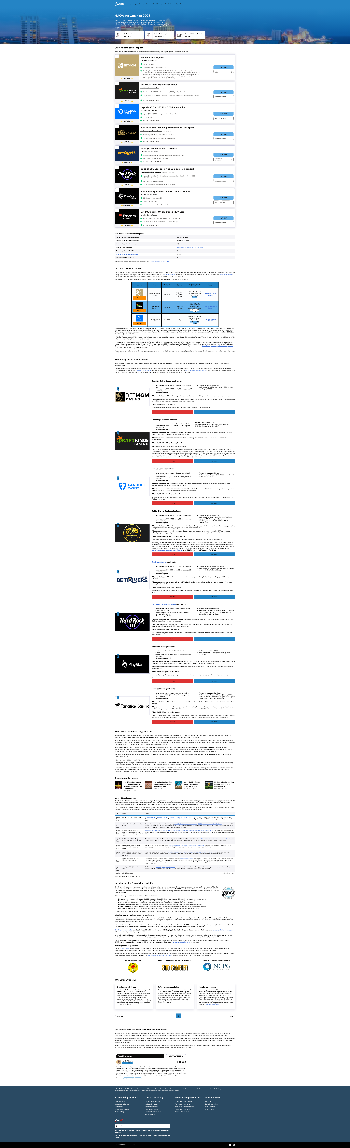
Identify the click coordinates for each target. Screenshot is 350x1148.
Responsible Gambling (182, 1104)
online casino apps (226, 274)
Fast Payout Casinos (151, 1109)
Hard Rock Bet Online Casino (164, 604)
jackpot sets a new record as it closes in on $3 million (215, 839)
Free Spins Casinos (151, 1107)
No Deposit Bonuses (151, 1104)
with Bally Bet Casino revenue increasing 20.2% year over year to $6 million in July (198, 824)
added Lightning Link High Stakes (165, 867)
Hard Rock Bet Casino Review (150, 172)
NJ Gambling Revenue (182, 1109)
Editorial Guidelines (211, 1104)
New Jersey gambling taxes (181, 942)
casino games (124, 948)
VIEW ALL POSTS (175, 1056)
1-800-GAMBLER (146, 1131)
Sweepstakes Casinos (122, 1109)
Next (232, 873)
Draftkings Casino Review (149, 88)
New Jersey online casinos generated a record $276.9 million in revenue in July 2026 (170, 817)
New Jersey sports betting (123, 930)
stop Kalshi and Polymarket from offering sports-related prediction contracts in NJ (191, 852)
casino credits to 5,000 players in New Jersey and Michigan (186, 845)
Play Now (223, 67)
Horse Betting (119, 1112)
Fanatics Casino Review (148, 215)
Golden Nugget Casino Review (151, 131)
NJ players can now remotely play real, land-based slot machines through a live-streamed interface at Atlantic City (179, 830)
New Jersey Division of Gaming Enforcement (190, 247)
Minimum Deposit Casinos (153, 1112)
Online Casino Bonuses (152, 1101)
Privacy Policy (210, 1109)
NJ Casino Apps (150, 1114)
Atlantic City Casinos (182, 1112)
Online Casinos (120, 1101)
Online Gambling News (129, 1078)
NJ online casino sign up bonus (195, 370)
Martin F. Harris (127, 1061)
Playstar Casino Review (148, 195)
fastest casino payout (144, 370)
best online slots (169, 274)
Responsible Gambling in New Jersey (160, 955)
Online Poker (119, 1107)
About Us (208, 1101)
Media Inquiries (210, 1107)
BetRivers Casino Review (149, 152)
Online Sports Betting (122, 1104)
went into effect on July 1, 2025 (160, 262)
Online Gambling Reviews (183, 1101)
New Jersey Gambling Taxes (184, 1107)
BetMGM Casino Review (148, 61)
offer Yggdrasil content (187, 859)
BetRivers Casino (159, 562)
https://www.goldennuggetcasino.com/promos (217, 346)
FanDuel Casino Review (148, 110)
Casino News (138, 1078)
